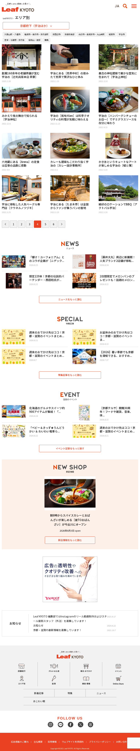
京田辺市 (56, 34)
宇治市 (122, 34)
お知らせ (38, 625)
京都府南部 (70, 34)
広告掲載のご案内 (19, 741)
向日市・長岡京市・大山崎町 (92, 34)
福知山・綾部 (34, 39)
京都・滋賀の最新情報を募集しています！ (57, 630)
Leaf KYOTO (8, 18)
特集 (70, 693)
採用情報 (52, 741)
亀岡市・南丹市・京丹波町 (36, 34)
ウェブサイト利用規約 (73, 741)
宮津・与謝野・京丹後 (14, 39)
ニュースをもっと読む (70, 299)
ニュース (101, 693)
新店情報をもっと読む (70, 540)
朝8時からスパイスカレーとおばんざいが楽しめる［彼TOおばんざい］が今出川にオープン (70, 519)
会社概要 (38, 741)
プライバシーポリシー (100, 741)
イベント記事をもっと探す (70, 448)
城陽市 (112, 34)
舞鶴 (46, 39)
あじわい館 (39, 701)
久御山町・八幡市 (12, 34)
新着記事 (39, 693)
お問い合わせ (122, 741)
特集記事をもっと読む (70, 375)
